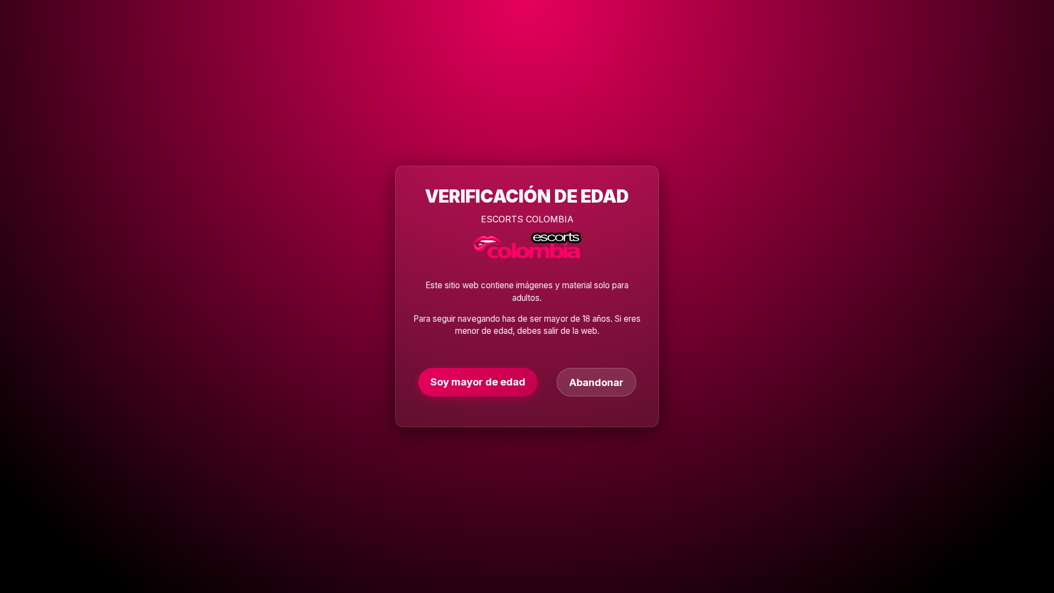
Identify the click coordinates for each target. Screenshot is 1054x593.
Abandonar (596, 382)
